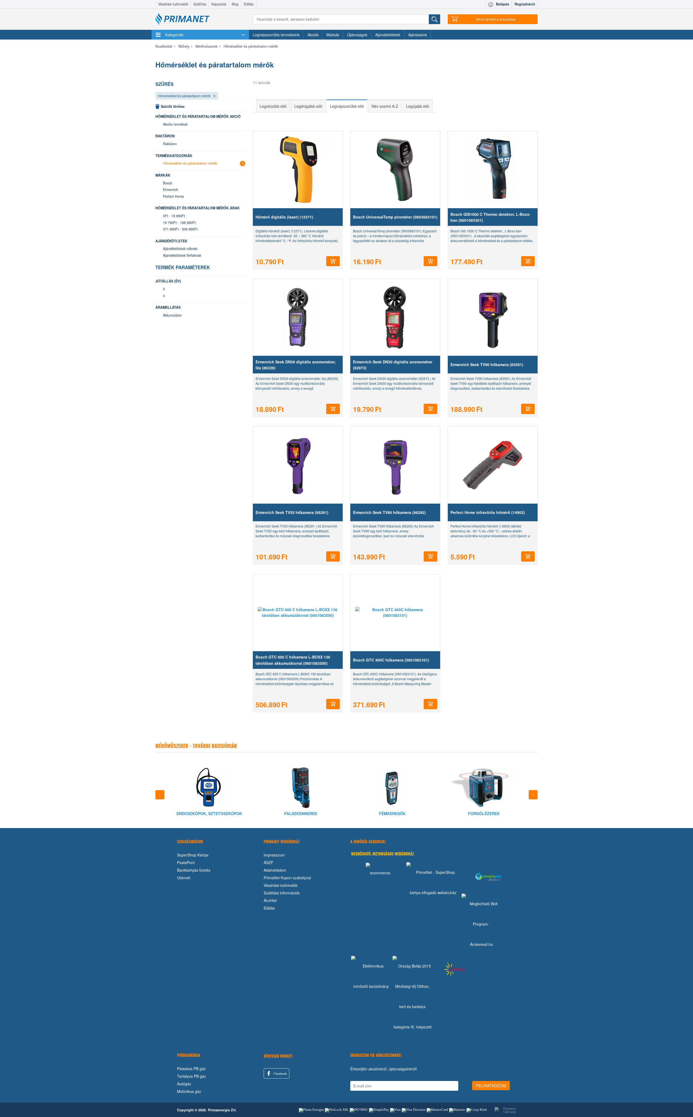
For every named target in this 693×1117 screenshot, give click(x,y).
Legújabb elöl (417, 106)
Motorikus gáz (189, 1091)
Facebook (280, 1073)
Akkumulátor (172, 315)
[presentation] (159, 794)
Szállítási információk (282, 892)
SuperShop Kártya (192, 855)
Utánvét (183, 877)
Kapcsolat (218, 4)
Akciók (313, 34)
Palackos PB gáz (191, 1068)
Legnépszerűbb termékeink (276, 34)
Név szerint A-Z (385, 106)
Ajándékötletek (387, 34)
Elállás (249, 4)
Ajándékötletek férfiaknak (182, 255)
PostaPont (186, 862)
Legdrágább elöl (308, 106)
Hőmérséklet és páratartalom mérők (184, 95)
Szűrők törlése (173, 106)
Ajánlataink (417, 34)
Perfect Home (173, 196)
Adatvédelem (275, 870)
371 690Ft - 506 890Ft (180, 229)
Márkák (332, 34)
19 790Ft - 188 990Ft (179, 222)
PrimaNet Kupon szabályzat (287, 877)
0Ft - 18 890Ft (174, 215)
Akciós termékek (175, 124)
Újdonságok (357, 34)
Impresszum (274, 855)
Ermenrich (170, 189)
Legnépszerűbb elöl (347, 106)
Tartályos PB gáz (191, 1076)
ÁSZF (268, 862)
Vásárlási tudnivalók (173, 4)
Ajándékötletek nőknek (180, 248)
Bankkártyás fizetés (193, 870)
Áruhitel (270, 900)
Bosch (167, 183)
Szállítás (199, 4)
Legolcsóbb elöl (273, 106)
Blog (235, 4)
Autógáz (184, 1083)
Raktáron (170, 143)
